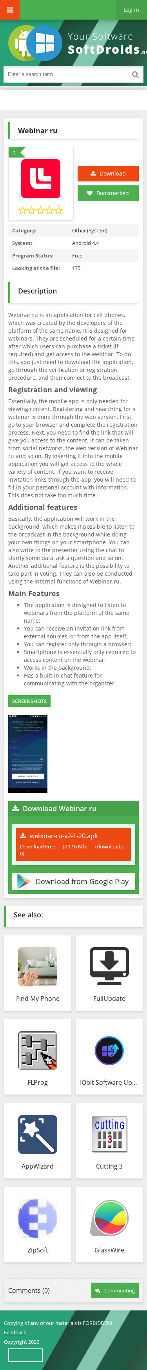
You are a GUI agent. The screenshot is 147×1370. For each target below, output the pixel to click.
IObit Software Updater (109, 1082)
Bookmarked (112, 193)
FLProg (37, 1082)
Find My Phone (38, 998)
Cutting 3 (109, 1166)
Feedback (15, 1332)
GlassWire (109, 1250)
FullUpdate (109, 998)
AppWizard (38, 1166)
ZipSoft (37, 1250)
